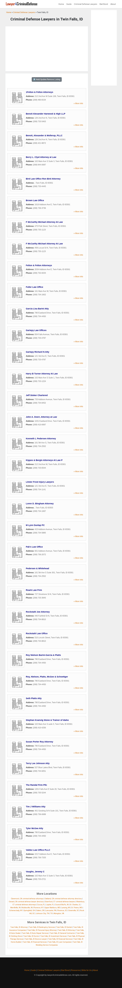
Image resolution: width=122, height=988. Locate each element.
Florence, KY (38, 908)
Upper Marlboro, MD (52, 908)
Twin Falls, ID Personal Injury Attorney (41, 930)
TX (51, 913)
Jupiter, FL (50, 905)
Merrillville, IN (15, 908)
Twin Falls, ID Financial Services (60, 939)
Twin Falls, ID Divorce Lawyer (36, 939)
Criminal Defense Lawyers (85, 4)
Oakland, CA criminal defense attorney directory (63, 899)
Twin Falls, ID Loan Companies (59, 942)
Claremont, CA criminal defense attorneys (27, 899)
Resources (75, 970)
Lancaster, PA (51, 910)
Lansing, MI (65, 908)
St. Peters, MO (76, 908)
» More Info (78, 103)
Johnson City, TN (42, 913)
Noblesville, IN (27, 908)
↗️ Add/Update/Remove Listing (46, 79)
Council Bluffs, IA (62, 905)
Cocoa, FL (41, 905)
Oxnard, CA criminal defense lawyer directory (26, 902)
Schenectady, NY (15, 910)
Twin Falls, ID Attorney (19, 927)
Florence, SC (62, 910)
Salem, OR (40, 910)
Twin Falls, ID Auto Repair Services (35, 933)
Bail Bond (104, 4)
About (113, 4)
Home (61, 4)
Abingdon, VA (59, 913)
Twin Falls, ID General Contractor (62, 933)
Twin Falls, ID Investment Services (53, 936)
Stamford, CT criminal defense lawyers (60, 902)
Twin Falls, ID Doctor (31, 936)
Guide (68, 4)
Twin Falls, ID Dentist (64, 927)
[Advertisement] (46, 48)
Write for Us (87, 970)
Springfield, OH (29, 910)
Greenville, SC (73, 910)
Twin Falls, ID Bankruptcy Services (42, 927)
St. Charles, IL (75, 905)
